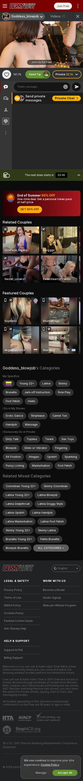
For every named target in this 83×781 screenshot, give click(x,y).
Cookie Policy (50, 764)
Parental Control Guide (18, 620)
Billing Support (13, 657)
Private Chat (65, 98)
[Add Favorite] (6, 74)
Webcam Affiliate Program (59, 605)
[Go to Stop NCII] (28, 729)
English (62, 568)
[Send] (76, 86)
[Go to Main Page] (26, 6)
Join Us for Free (41, 62)
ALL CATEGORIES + (51, 548)
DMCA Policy (12, 605)
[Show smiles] (65, 86)
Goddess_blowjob (19, 368)
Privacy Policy (13, 590)
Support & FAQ (13, 650)
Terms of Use (12, 597)
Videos (58, 16)
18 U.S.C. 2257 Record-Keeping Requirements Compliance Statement (40, 745)
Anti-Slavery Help (15, 628)
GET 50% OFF (29, 209)
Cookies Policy (13, 613)
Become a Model (54, 590)
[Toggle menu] (5, 6)
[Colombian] (9, 383)
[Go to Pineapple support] (7, 730)
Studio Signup (52, 597)
